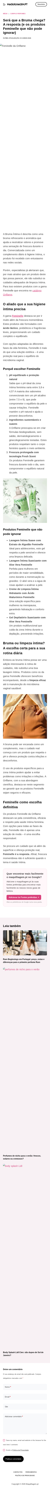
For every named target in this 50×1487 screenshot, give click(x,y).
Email (8, 1397)
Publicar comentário (13, 1459)
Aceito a (17, 1450)
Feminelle (17, 316)
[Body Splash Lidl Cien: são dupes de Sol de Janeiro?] (25, 1256)
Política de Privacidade (20, 1450)
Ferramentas (31, 1472)
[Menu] (4, 4)
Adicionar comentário (14, 1416)
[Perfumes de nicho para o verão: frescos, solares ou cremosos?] (25, 1059)
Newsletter (41, 4)
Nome (8, 1387)
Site (6, 1407)
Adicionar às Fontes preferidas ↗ (24, 897)
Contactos (17, 1472)
